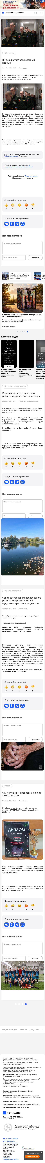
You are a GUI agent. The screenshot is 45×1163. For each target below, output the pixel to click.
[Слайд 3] (22, 331)
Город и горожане (12, 591)
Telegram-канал (31, 176)
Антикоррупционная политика (10, 1139)
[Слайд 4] (24, 331)
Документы (34, 1030)
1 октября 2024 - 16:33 (9, 68)
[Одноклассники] (12, 224)
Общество (9, 53)
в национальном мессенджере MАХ (18, 166)
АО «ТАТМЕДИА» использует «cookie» (10, 1142)
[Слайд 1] (17, 331)
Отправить (35, 258)
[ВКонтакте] (6, 224)
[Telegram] (17, 224)
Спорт (7, 786)
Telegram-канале (11, 156)
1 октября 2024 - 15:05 (9, 608)
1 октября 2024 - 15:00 (9, 800)
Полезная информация (15, 386)
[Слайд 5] (27, 331)
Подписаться (32, 1157)
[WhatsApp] (22, 224)
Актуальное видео (9, 1030)
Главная (23, 1030)
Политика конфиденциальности (11, 1158)
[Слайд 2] (20, 331)
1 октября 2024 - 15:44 (9, 401)
